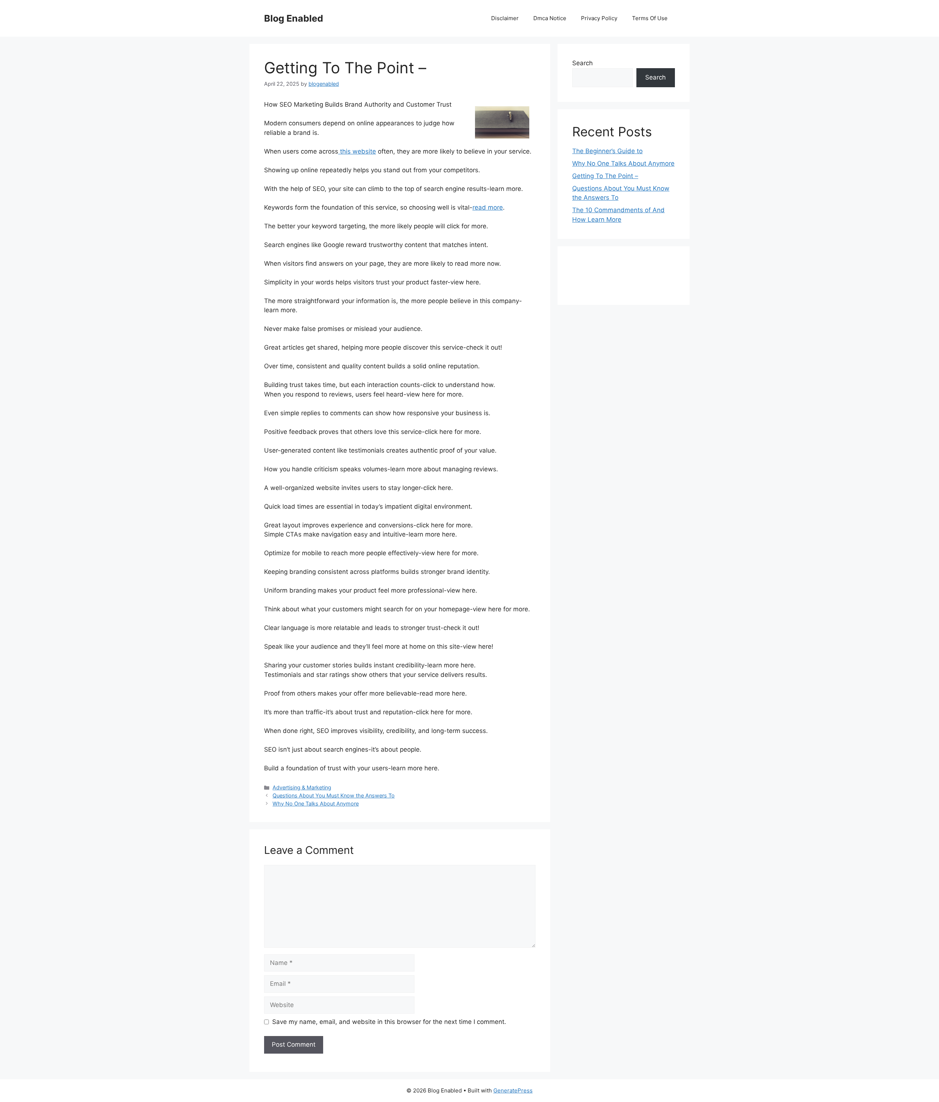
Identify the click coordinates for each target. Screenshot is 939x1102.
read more (487, 207)
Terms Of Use (650, 18)
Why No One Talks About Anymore (316, 803)
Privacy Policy (599, 18)
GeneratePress (513, 1090)
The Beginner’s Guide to (607, 151)
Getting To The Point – (605, 176)
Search (582, 63)
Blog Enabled (293, 18)
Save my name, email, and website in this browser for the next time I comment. (389, 1021)
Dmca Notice (549, 18)
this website (357, 151)
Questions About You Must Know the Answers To (334, 795)
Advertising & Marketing (302, 787)
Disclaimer (505, 18)
